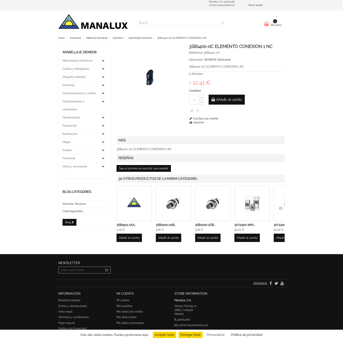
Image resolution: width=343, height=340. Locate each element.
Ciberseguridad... (73, 211)
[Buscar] (223, 22)
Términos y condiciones (73, 317)
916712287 (183, 319)
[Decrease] (201, 102)
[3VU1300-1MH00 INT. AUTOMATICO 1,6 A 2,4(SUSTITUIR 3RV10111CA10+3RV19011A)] (252, 203)
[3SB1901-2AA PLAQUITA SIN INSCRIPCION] (134, 203)
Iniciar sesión (255, 5)
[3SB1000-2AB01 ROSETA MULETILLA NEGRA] (173, 203)
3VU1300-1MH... (244, 225)
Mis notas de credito (130, 311)
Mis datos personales (130, 322)
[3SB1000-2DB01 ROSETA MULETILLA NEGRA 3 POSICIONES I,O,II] (212, 203)
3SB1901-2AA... (126, 225)
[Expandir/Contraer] (103, 60)
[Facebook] (271, 283)
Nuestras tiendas (69, 300)
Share (198, 111)
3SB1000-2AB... (166, 225)
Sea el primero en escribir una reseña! (143, 168)
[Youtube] (282, 283)
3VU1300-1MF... (284, 225)
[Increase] (201, 97)
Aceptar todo (164, 335)
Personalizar (216, 335)
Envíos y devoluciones (72, 306)
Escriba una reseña (205, 118)
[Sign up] (107, 270)
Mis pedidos (124, 306)
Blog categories (77, 192)
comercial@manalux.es (193, 325)
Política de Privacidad (72, 328)
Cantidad (195, 90)
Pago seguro (66, 322)
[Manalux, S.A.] (94, 23)
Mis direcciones (127, 317)
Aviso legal (65, 311)
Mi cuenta (123, 300)
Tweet (192, 111)
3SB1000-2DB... (205, 225)
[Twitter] (277, 283)
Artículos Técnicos (74, 203)
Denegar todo (190, 335)
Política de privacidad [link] (246, 335)
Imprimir (198, 122)
